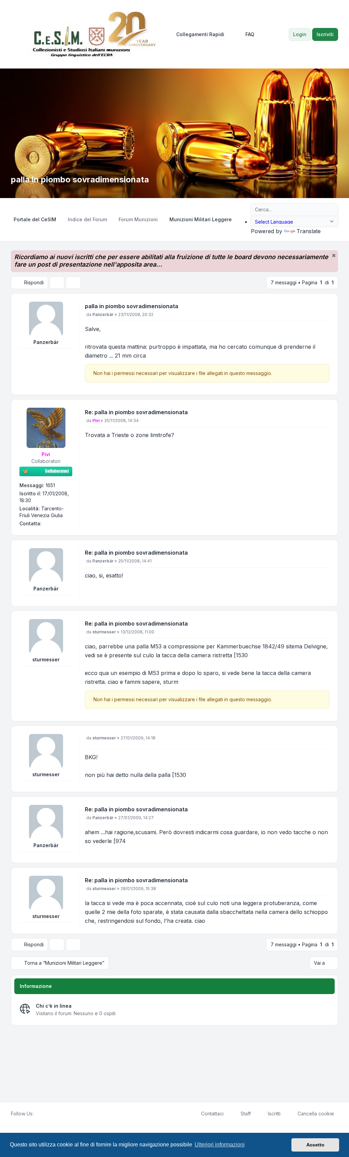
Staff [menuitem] (246, 1113)
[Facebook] (37, 1113)
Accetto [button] (315, 1144)
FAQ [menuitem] (249, 34)
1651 (50, 485)
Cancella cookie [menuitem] (316, 1113)
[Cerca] (319, 209)
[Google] (53, 1113)
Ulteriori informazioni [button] (220, 1144)
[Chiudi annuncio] (334, 255)
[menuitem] (197, 34)
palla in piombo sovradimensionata (131, 306)
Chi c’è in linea (54, 1006)
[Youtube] (48, 1113)
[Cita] (324, 307)
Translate (309, 231)
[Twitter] (43, 1113)
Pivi (46, 454)
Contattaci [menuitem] (212, 1113)
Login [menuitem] (299, 34)
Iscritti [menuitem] (274, 1113)
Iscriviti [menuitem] (325, 34)
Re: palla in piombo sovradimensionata (136, 412)
